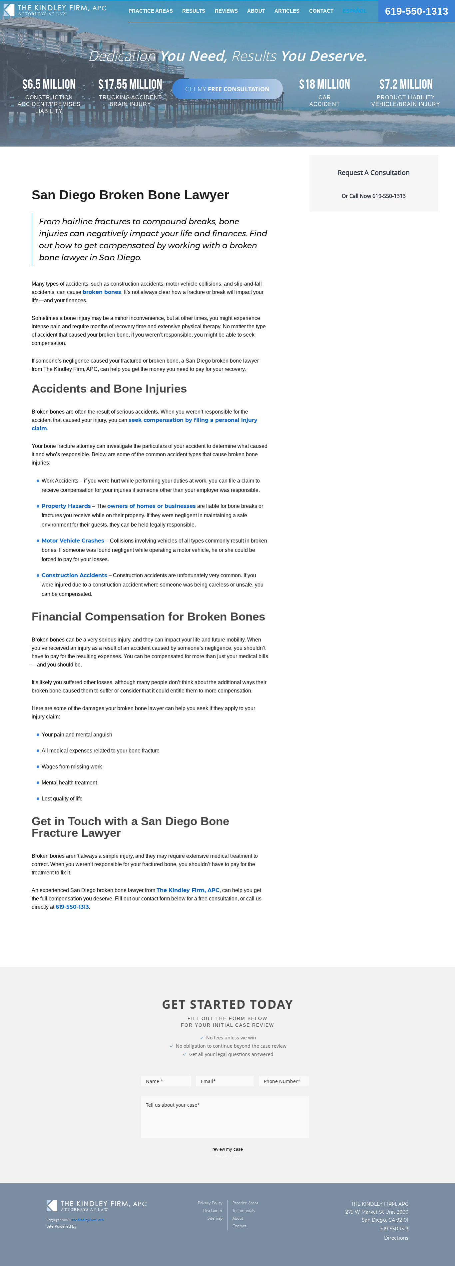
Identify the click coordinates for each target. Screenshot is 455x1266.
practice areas (151, 10)
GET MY (227, 89)
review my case (228, 1149)
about (256, 10)
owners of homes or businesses (151, 506)
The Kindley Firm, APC (188, 890)
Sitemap (215, 1218)
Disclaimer (213, 1210)
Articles (286, 10)
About (237, 1218)
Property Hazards (66, 506)
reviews (226, 10)
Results (193, 10)
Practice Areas (245, 1203)
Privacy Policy (210, 1203)
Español (355, 10)
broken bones (102, 292)
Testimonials (243, 1210)
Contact (321, 10)
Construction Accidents (74, 575)
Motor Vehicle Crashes (73, 541)
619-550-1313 (416, 11)
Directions (396, 1238)
